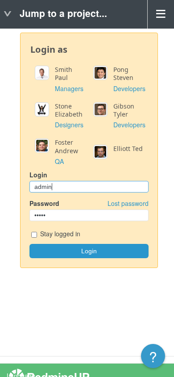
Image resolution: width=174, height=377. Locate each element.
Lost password (128, 203)
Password (89, 203)
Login (38, 175)
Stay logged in (59, 233)
